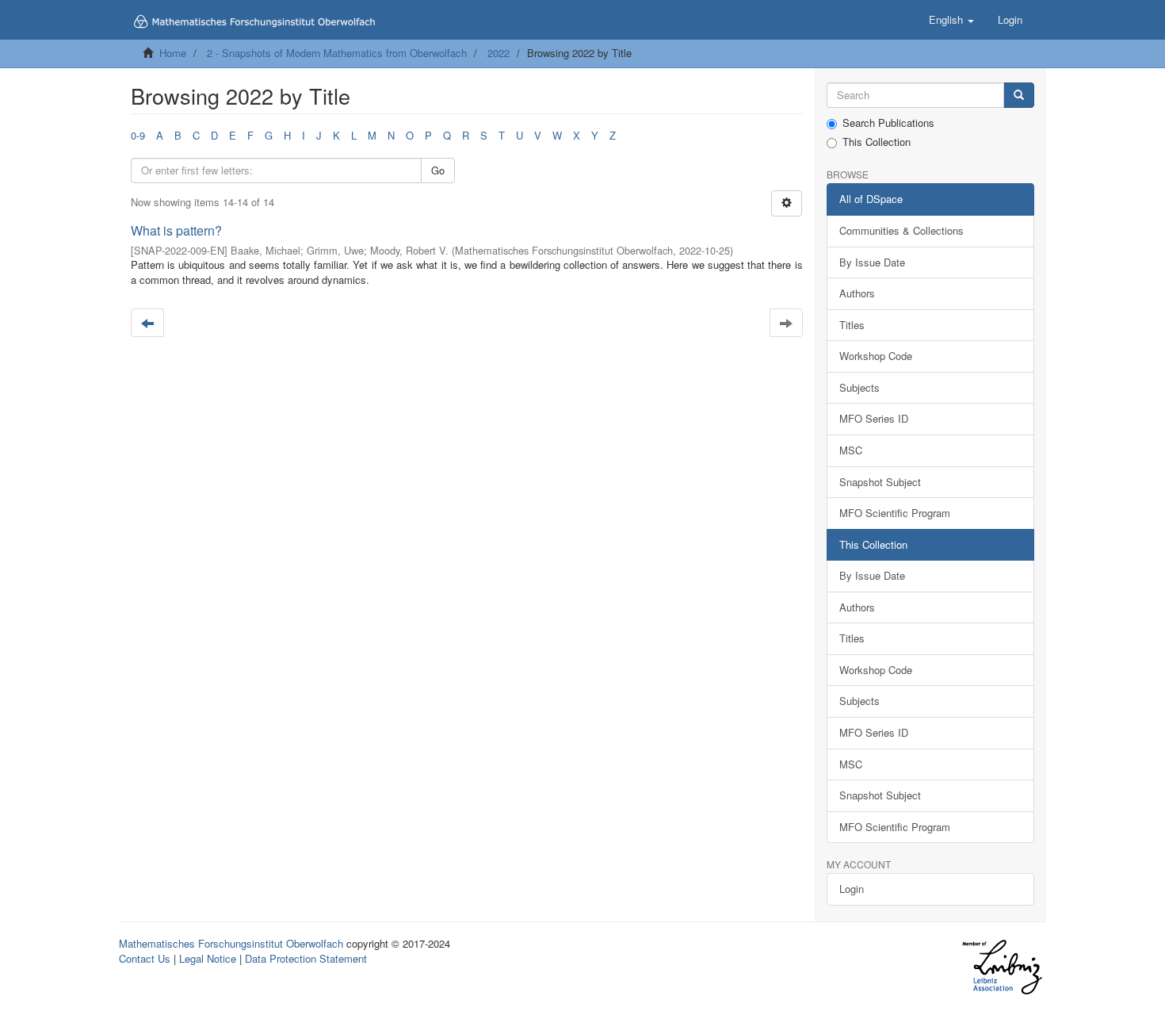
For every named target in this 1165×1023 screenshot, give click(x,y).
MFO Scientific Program (894, 512)
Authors (857, 293)
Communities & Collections (901, 230)
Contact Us (144, 958)
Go (438, 170)
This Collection (876, 142)
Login (851, 888)
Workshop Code (875, 355)
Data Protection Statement (306, 958)
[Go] (1018, 95)
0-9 (138, 135)
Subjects (859, 387)
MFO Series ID (873, 418)
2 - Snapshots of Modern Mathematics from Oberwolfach (337, 52)
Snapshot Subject (880, 481)
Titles (852, 324)
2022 (498, 52)
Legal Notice (207, 958)
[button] (951, 20)
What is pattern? (176, 230)
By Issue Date (872, 262)
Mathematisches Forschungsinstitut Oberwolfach (231, 943)
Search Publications (888, 123)
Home (172, 52)
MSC (850, 450)
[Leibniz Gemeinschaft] (1001, 967)
